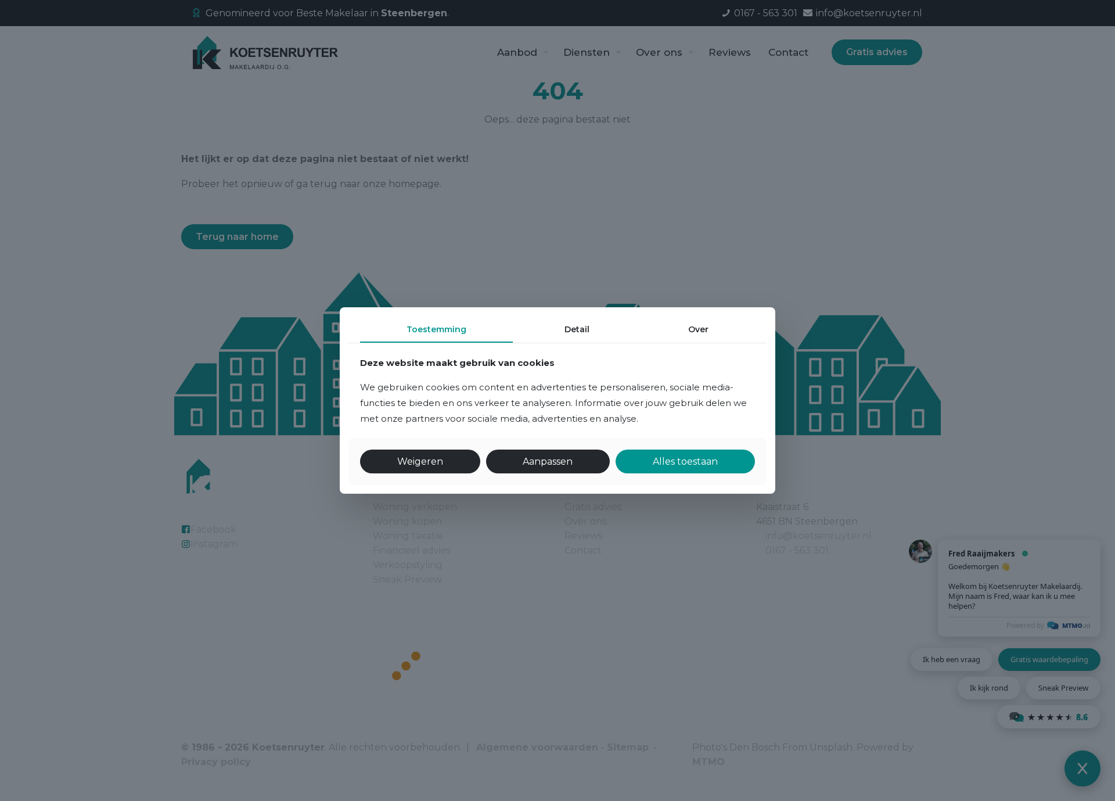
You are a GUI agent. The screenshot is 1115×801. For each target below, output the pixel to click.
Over (698, 329)
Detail (576, 329)
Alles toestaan (685, 461)
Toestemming (436, 329)
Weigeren (420, 461)
